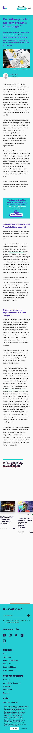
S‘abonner (7, 686)
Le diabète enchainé (11, 683)
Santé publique (9, 667)
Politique (7, 657)
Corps (5, 654)
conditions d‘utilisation (20, 620)
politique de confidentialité (12, 622)
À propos (6, 680)
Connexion (22, 6)
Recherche (7, 664)
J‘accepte (14, 728)
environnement (9, 15)
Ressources (7, 690)
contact (6, 693)
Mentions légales (10, 702)
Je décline (24, 728)
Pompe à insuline (10, 660)
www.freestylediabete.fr (16, 252)
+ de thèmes (8, 670)
